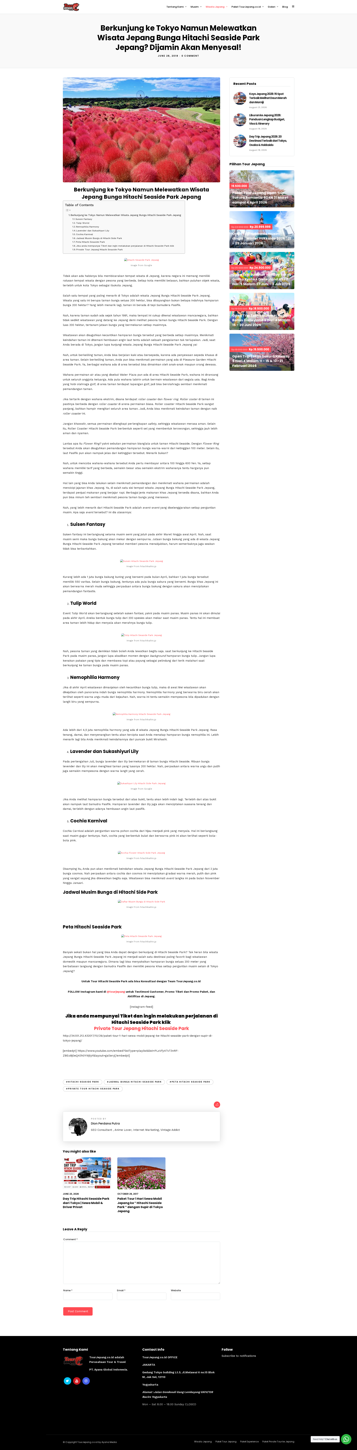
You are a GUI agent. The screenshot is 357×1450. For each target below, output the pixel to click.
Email (121, 1290)
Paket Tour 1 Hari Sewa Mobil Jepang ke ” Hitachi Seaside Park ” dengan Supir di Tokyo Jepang (140, 1205)
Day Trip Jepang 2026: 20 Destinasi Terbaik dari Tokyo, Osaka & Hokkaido (268, 141)
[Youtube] (77, 1381)
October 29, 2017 (127, 1193)
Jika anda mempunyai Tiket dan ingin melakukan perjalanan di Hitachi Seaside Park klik (125, 246)
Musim (195, 7)
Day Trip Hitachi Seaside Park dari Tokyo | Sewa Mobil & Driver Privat (86, 1203)
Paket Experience (249, 1441)
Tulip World (82, 223)
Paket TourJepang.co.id (246, 7)
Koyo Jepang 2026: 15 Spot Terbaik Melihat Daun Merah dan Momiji (268, 98)
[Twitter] (67, 1381)
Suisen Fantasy (83, 219)
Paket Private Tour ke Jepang (278, 1441)
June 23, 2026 (71, 1193)
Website (176, 1290)
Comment (70, 1239)
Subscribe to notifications (239, 1356)
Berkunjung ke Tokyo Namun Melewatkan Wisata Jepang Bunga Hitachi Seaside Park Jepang (125, 215)
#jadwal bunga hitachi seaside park (134, 1082)
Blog (285, 7)
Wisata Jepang (215, 7)
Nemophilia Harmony (87, 226)
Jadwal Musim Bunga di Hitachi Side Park (99, 238)
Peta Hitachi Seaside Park (90, 242)
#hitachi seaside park (82, 1082)
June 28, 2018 (168, 55)
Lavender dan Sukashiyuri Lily (92, 230)
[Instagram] (86, 1381)
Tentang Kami (175, 7)
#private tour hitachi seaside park (93, 1089)
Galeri (271, 7)
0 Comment (190, 55)
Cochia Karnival (84, 234)
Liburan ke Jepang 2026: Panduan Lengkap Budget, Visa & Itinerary (267, 119)
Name (68, 1290)
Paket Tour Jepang (226, 1441)
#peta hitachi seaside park (190, 1082)
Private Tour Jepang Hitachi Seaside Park (99, 249)
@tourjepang (116, 991)
